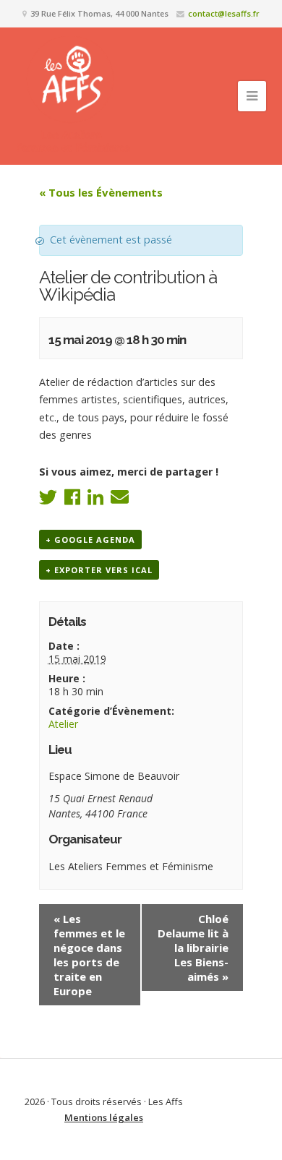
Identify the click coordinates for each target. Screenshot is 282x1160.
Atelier (63, 724)
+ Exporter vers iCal (99, 569)
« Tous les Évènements (101, 192)
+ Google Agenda (90, 539)
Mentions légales (103, 1117)
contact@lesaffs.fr (224, 13)
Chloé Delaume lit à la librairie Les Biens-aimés (193, 947)
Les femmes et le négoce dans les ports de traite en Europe (89, 954)
